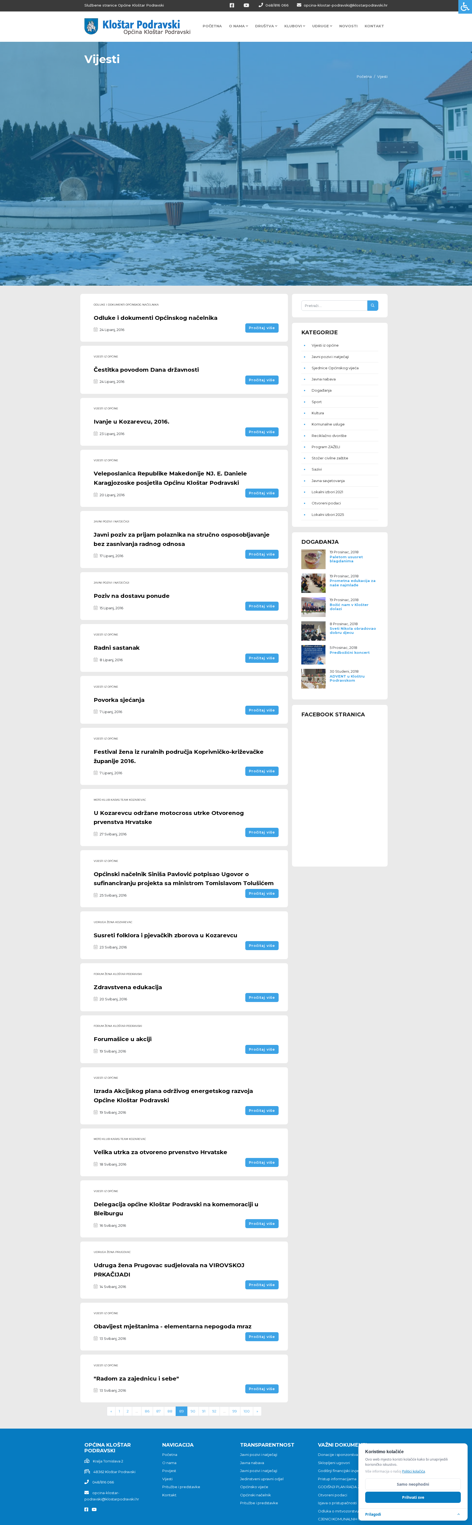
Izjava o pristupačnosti (337, 1503)
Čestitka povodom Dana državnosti (146, 369)
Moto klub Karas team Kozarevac (120, 799)
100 (247, 1411)
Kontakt (374, 26)
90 (193, 1411)
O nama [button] (237, 26)
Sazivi (317, 469)
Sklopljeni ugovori (334, 1463)
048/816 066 (276, 5)
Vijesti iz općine (106, 356)
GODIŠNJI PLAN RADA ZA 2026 (345, 1487)
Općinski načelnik (255, 1495)
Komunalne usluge (328, 424)
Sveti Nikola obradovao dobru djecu (353, 630)
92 (214, 1411)
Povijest (169, 1470)
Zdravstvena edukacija (128, 987)
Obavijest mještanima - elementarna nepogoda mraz (173, 1326)
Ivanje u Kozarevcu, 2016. (131, 421)
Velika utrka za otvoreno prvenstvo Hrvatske (160, 1152)
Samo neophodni (413, 1484)
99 (234, 1411)
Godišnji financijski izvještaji (341, 1470)
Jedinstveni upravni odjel (262, 1479)
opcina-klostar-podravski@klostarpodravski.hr (345, 5)
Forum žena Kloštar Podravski (118, 974)
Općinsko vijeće (254, 1487)
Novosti (348, 26)
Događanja (322, 390)
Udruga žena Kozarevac (113, 922)
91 (203, 1411)
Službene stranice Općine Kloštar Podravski (124, 5)
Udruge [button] (321, 26)
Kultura (318, 413)
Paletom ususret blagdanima (346, 559)
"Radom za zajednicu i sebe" (136, 1378)
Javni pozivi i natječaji (111, 521)
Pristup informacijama (337, 1479)
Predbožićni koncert (350, 653)
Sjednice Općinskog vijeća (335, 368)
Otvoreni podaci (326, 503)
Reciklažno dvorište (329, 435)
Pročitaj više (262, 328)
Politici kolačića (413, 1471)
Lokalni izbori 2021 (327, 492)
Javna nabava (324, 379)
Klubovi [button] (293, 26)
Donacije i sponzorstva (338, 1454)
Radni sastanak (117, 647)
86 (147, 1411)
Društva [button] (265, 26)
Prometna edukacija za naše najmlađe (353, 583)
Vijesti (167, 1479)
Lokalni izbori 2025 (328, 514)
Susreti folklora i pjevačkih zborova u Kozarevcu (165, 935)
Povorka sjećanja (119, 699)
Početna (212, 26)
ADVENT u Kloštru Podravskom (347, 678)
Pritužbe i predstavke (181, 1487)
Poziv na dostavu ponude (132, 595)
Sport (317, 402)
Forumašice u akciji (123, 1039)
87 (158, 1411)
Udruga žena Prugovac (112, 1252)
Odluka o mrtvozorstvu (338, 1511)
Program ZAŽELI (326, 447)
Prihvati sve (413, 1497)
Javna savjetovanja (328, 480)
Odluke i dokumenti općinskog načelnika (126, 304)
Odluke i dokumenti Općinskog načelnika (155, 317)
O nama (169, 1463)
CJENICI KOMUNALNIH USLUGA (345, 1519)
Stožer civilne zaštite (330, 458)
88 (169, 1411)
